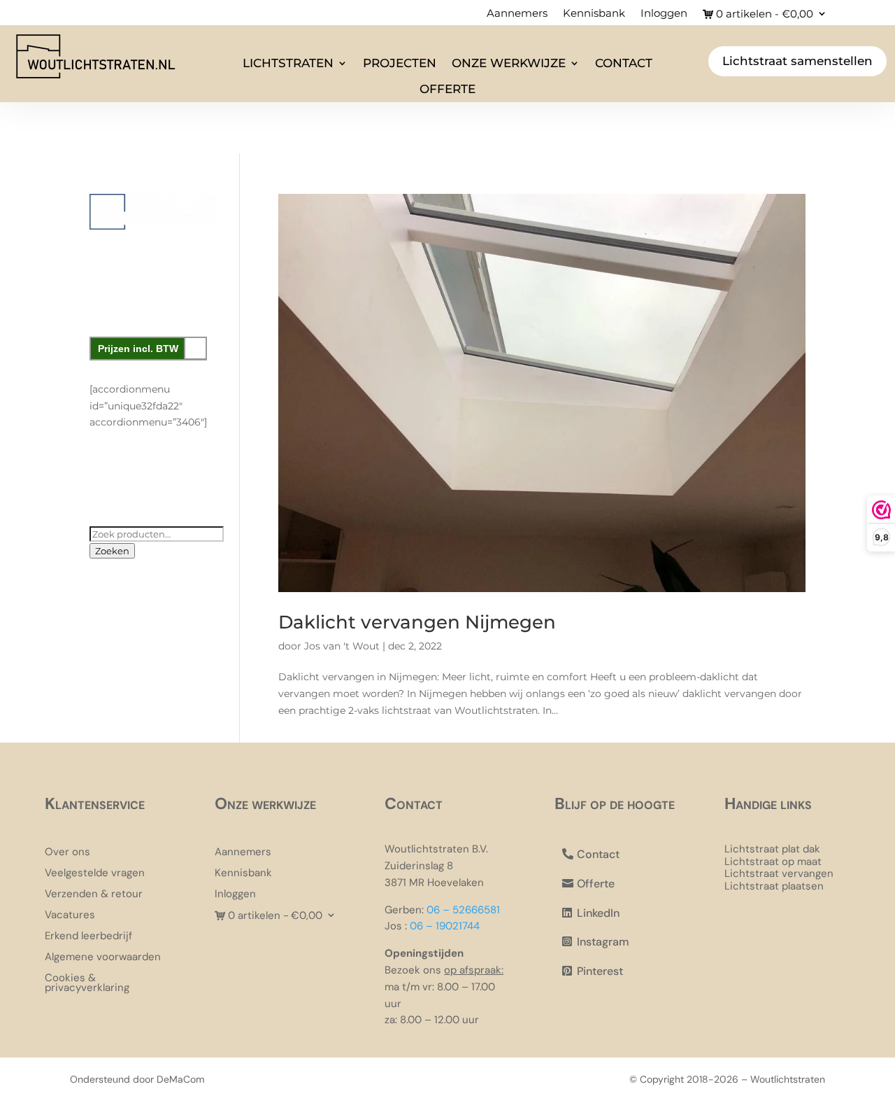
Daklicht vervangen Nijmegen (417, 622)
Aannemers (517, 14)
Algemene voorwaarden (103, 958)
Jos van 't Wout (342, 646)
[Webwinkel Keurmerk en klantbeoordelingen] (153, 478)
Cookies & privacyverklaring (87, 984)
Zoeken (112, 550)
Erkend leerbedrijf (88, 937)
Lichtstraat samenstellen (797, 61)
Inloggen (663, 14)
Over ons (67, 853)
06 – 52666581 (463, 910)
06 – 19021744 (445, 926)
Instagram (603, 941)
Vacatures (70, 916)
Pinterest (600, 971)
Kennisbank (594, 14)
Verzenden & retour (94, 895)
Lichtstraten (288, 63)
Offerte (447, 89)
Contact (623, 63)
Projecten (399, 63)
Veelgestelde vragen (95, 874)
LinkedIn (598, 913)
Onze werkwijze (509, 63)
